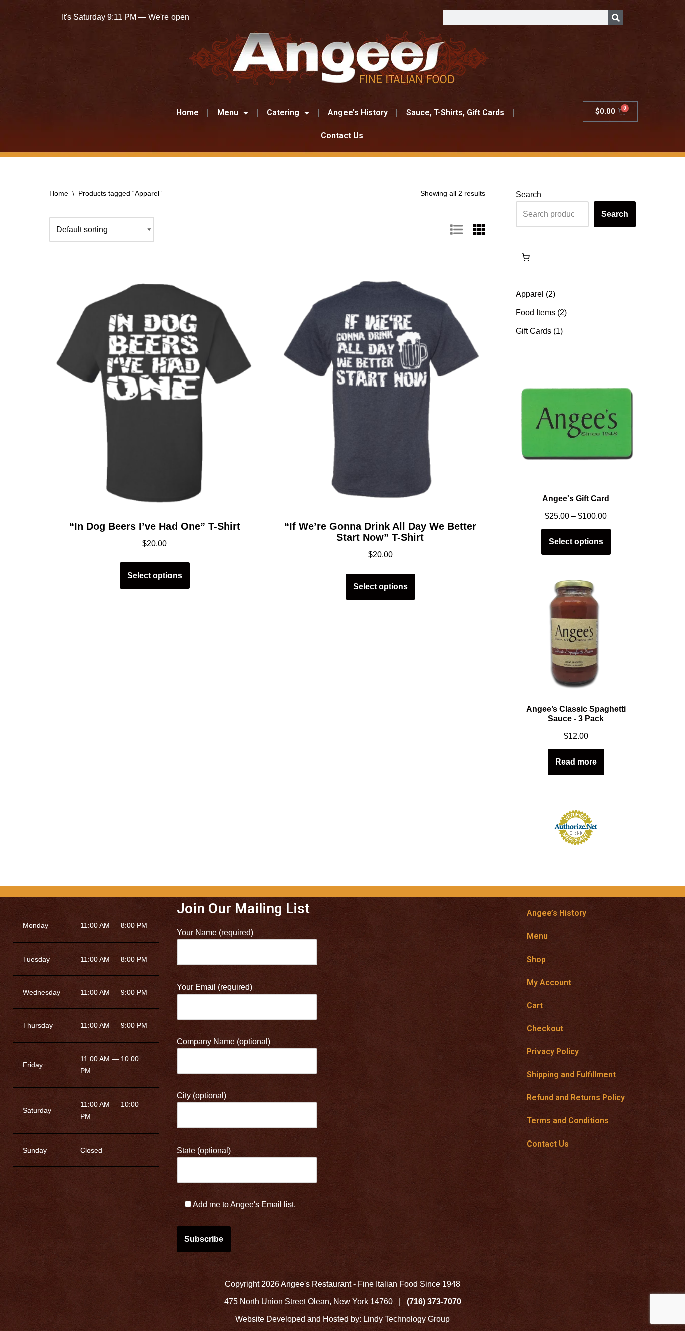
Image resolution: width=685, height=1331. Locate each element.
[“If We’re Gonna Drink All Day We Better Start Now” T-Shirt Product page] (380, 387)
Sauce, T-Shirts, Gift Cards (455, 112)
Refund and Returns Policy (576, 1097)
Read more (576, 761)
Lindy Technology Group (406, 1319)
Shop (536, 959)
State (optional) (204, 1150)
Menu (227, 112)
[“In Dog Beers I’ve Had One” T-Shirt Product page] (154, 387)
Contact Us (342, 135)
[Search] (615, 17)
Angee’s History (358, 112)
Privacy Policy (553, 1051)
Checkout (545, 1028)
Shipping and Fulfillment (571, 1074)
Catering (283, 112)
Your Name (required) (215, 932)
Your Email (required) (214, 987)
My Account (549, 982)
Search (528, 194)
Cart (535, 1005)
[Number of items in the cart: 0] (526, 257)
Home (187, 112)
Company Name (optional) (223, 1041)
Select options (154, 575)
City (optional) (201, 1095)
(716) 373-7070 (434, 1301)
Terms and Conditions (568, 1120)
